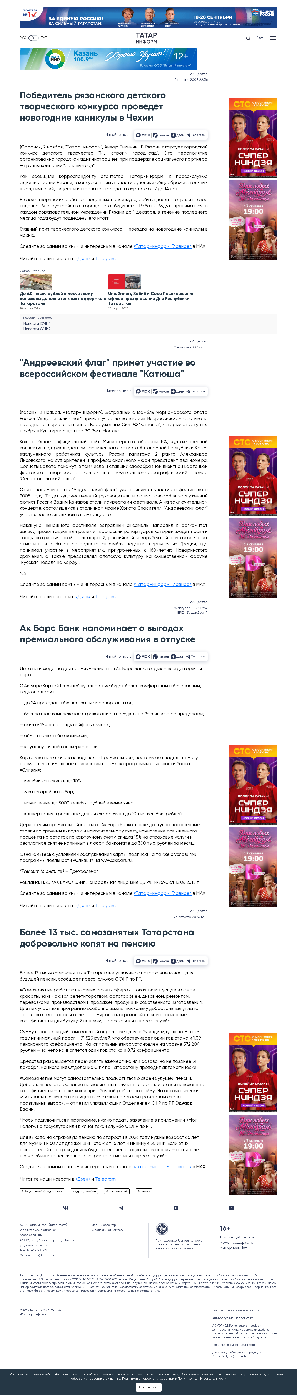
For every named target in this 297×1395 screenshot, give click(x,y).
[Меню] (273, 38)
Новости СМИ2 (37, 324)
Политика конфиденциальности (233, 1345)
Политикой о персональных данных (148, 1378)
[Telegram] (121, 1208)
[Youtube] (231, 1208)
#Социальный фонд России (42, 1191)
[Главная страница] (146, 38)
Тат (44, 38)
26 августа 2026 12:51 (191, 917)
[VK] (66, 1208)
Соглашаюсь (148, 1387)
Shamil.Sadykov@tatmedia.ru (231, 1356)
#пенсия (144, 1191)
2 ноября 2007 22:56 (191, 80)
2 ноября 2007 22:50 (191, 347)
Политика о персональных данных (235, 1310)
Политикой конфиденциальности (202, 1378)
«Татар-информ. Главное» (163, 246)
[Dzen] (175, 1208)
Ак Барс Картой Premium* (52, 686)
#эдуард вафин (84, 1191)
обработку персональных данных (96, 1378)
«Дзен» (82, 259)
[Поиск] (248, 38)
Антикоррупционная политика (232, 1318)
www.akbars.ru (116, 860)
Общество (199, 74)
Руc (23, 38)
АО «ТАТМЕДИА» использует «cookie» (236, 1325)
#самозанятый (117, 1191)
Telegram (105, 259)
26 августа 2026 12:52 (190, 608)
